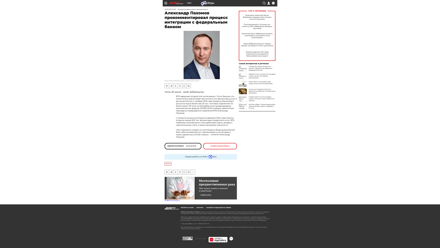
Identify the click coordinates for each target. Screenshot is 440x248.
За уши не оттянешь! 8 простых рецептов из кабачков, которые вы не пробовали (262, 91)
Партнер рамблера (200, 238)
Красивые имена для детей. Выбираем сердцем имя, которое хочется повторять (257, 17)
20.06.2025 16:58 (170, 9)
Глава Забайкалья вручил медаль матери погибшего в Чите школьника (257, 45)
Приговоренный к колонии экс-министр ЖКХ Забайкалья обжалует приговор (257, 26)
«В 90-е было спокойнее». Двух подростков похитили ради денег (261, 82)
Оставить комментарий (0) (220, 146)
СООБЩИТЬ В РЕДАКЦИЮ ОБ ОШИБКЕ (218, 207)
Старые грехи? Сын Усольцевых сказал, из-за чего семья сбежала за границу (261, 98)
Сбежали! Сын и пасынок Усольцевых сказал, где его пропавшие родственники (262, 76)
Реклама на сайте (187, 207)
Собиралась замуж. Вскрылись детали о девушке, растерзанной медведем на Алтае (260, 68)
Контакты (199, 207)
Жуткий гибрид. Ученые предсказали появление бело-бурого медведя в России (262, 106)
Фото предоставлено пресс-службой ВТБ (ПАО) (182, 80)
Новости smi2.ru (172, 200)
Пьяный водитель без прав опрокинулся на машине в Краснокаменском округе (257, 54)
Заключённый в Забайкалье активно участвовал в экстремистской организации (257, 36)
